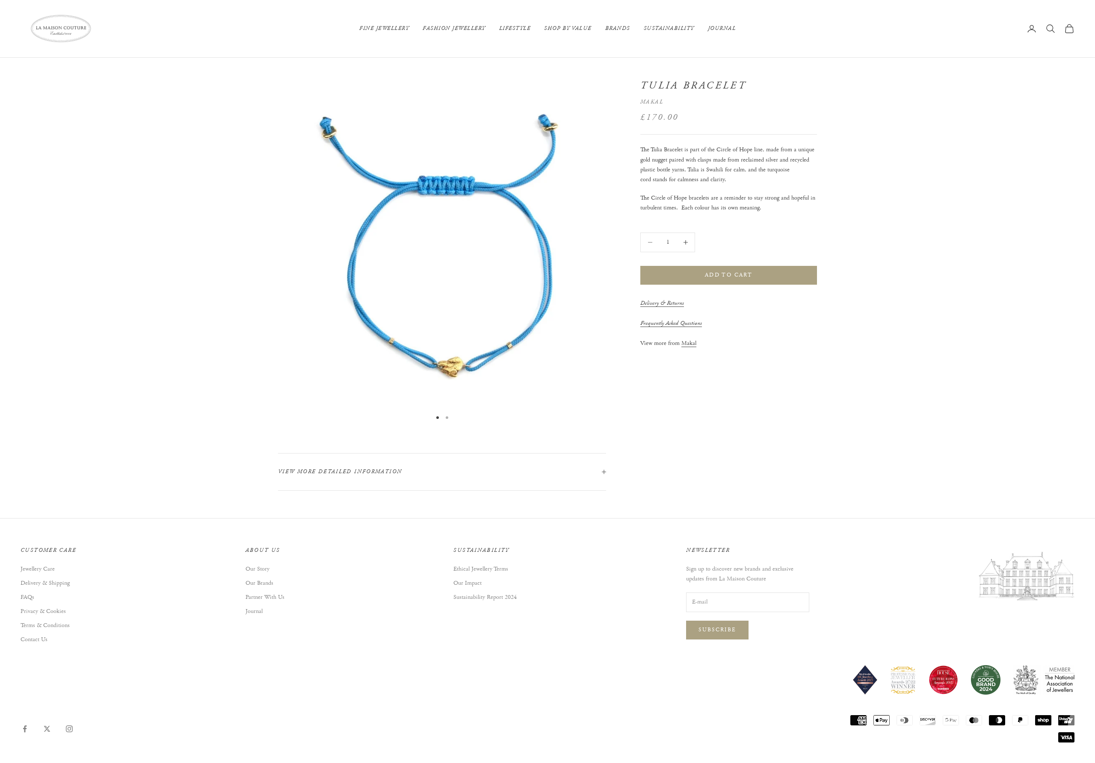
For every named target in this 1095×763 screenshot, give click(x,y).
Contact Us (34, 639)
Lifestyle (515, 28)
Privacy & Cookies (43, 611)
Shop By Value (568, 28)
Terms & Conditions (45, 625)
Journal (722, 28)
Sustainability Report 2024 (485, 597)
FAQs (27, 597)
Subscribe (717, 629)
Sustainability (669, 28)
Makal (651, 102)
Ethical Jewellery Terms (480, 569)
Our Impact (467, 583)
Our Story (257, 569)
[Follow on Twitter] (47, 729)
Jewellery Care (38, 569)
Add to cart (728, 275)
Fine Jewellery (384, 28)
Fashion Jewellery (454, 28)
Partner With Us (265, 597)
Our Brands (259, 583)
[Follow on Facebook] (25, 729)
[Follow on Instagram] (69, 729)
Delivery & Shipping (45, 583)
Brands (617, 28)
